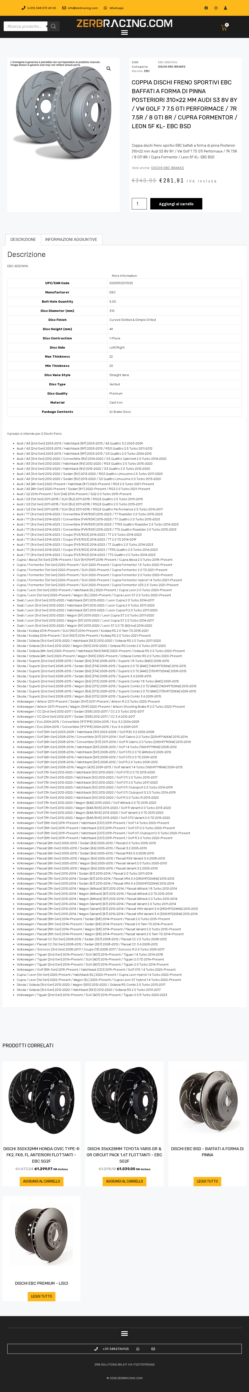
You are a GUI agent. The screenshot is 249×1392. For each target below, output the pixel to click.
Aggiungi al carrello (176, 204)
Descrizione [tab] (23, 239)
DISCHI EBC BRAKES (172, 66)
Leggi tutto (207, 1181)
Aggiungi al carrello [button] (41, 1181)
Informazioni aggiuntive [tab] (71, 239)
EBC (147, 71)
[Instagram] (216, 8)
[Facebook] (206, 8)
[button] (124, 32)
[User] (225, 8)
